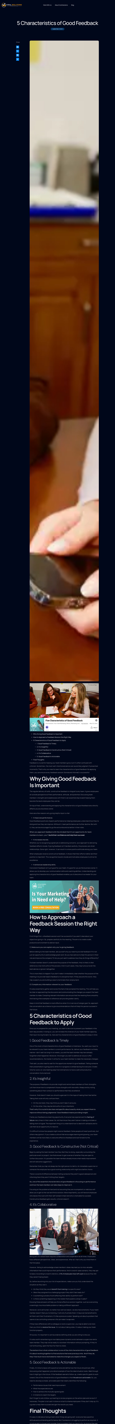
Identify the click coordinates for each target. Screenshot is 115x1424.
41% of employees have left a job (71, 1274)
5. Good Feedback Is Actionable (48, 756)
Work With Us (47, 5)
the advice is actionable (82, 1377)
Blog (72, 5)
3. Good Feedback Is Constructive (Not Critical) (54, 750)
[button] (22, 47)
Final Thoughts (38, 760)
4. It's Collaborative (44, 753)
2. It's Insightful (42, 747)
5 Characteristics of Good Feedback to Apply (49, 740)
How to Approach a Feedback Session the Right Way (52, 737)
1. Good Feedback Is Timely (46, 744)
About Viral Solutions (61, 5)
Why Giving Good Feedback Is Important (47, 734)
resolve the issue (48, 1327)
